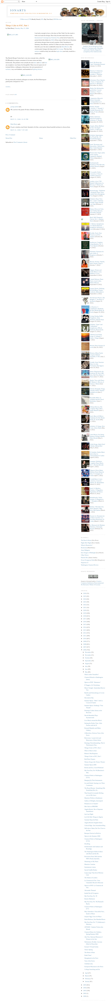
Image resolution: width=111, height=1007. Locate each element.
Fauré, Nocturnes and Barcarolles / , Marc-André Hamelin (97, 146)
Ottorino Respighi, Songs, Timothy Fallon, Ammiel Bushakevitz (97, 390)
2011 (85, 636)
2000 (85, 996)
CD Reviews (23, 19)
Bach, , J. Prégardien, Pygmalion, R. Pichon (96, 490)
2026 (85, 593)
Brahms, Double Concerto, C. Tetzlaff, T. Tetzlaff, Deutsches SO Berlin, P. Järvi (97, 109)
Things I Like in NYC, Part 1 (17, 25)
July (86, 666)
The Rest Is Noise (86, 540)
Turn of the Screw (89, 961)
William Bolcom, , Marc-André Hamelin (96, 408)
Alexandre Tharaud (90, 890)
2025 (85, 596)
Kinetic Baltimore (89, 899)
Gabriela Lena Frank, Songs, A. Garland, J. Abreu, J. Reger (96, 336)
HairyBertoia (65, 47)
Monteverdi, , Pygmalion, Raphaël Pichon (97, 155)
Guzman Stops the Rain (91, 820)
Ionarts (18, 10)
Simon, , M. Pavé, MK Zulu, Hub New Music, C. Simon (97, 374)
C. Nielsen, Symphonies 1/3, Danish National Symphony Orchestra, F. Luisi (97, 226)
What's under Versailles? (91, 674)
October (87, 658)
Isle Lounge (59, 49)
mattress (37, 51)
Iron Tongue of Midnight (88, 552)
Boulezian (84, 547)
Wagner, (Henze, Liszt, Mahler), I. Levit (96, 271)
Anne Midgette (85, 550)
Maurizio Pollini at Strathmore (93, 798)
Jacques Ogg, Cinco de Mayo (93, 916)
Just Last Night (88, 814)
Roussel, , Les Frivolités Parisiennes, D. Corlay (97, 518)
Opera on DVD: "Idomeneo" (92, 682)
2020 (85, 610)
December (88, 652)
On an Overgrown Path (87, 560)
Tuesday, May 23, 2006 (22, 28)
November (88, 655)
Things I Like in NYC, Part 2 (92, 748)
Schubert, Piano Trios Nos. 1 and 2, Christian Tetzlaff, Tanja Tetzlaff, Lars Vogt (96, 201)
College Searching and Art (92, 969)
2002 (85, 993)
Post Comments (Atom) (20, 142)
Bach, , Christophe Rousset (97, 63)
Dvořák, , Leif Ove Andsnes (96, 234)
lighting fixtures (37, 69)
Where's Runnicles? (86, 545)
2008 (85, 644)
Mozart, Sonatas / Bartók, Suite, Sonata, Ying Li (97, 262)
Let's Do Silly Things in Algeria (93, 817)
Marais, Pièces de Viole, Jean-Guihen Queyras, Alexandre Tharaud (97, 210)
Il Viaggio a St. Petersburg (92, 685)
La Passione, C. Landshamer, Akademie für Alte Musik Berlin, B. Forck (97, 309)
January (87, 981)
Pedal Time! (87, 955)
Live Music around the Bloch (93, 720)
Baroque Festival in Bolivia (92, 833)
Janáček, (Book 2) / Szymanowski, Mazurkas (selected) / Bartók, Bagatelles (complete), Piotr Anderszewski (92, 49)
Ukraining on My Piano (91, 861)
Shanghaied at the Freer (91, 958)
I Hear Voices (85, 555)
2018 (85, 616)
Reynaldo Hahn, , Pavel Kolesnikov (97, 399)
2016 (85, 621)
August (87, 663)
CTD (29, 19)
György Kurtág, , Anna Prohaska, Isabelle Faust (97, 317)
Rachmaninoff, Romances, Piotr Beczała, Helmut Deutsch (97, 164)
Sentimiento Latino (90, 867)
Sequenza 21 (84, 562)
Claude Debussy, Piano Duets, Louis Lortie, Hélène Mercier (96, 281)
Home (41, 138)
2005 (85, 985)
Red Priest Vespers (89, 759)
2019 (85, 613)
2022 (85, 604)
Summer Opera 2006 (90, 765)
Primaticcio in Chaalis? (91, 803)
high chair (59, 51)
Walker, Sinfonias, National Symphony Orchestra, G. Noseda (96, 118)
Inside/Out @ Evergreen (91, 893)
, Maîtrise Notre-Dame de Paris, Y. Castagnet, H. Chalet (97, 472)
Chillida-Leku (88, 964)
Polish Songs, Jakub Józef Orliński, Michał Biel (97, 445)
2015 (85, 624)
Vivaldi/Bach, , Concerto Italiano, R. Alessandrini (97, 480)
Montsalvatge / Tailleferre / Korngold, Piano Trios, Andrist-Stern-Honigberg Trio (97, 193)
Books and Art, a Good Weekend (93, 767)
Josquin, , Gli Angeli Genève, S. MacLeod (97, 127)
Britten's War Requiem (91, 753)
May (86, 672)
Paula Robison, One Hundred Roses (94, 919)
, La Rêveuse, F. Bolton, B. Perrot (97, 184)
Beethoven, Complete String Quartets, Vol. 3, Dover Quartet (96, 244)
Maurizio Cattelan (89, 864)
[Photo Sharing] (26, 75)
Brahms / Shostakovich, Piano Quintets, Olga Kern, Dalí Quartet (97, 508)
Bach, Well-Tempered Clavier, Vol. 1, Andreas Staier (96, 219)
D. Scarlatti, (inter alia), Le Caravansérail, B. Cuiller (97, 453)
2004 (52, 40)
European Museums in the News (93, 966)
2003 (85, 990)
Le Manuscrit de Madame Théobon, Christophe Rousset (97, 526)
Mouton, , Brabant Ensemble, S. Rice (96, 354)
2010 (85, 638)
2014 (85, 627)
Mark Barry (14, 124)
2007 (85, 647)
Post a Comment (10, 135)
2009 (85, 641)
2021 (85, 607)
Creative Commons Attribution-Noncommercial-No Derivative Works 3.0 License (92, 583)
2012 (85, 633)
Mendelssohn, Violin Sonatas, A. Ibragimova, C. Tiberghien (97, 499)
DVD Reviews (58, 19)
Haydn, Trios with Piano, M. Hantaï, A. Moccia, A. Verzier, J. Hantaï (97, 382)
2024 (85, 599)
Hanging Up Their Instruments (93, 780)
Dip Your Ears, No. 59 (90, 896)
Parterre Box (84, 557)
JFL (42, 19)
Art (15, 94)
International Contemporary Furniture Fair (47, 38)
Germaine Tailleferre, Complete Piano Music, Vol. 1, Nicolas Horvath (97, 463)
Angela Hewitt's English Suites (93, 822)
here (35, 63)
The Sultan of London (90, 877)
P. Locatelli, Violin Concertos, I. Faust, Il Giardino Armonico (96, 173)
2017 (85, 619)
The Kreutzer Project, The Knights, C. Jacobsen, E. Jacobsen (97, 299)
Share (8, 86)
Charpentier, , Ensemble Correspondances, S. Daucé (96, 100)
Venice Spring (88, 949)
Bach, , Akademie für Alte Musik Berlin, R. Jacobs (97, 417)
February (88, 978)
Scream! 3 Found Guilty (91, 947)
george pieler (14, 107)
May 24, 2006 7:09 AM (19, 130)
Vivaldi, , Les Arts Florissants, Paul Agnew (97, 364)
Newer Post (9, 138)
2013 (85, 630)
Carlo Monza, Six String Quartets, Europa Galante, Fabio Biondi (97, 436)
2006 (85, 650)
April (86, 973)
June (86, 669)
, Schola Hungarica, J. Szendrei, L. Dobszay (96, 72)
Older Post (73, 138)
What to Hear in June (90, 750)
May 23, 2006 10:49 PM (19, 119)
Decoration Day (89, 698)
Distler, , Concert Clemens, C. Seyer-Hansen (97, 90)
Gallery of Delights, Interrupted (93, 801)
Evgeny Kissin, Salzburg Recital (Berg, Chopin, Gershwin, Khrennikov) (97, 290)
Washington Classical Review (89, 565)
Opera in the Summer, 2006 (92, 836)
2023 (85, 602)
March (87, 976)
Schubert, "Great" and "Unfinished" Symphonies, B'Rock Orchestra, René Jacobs (96, 327)
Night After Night (86, 543)
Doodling (87, 844)
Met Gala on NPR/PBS (91, 806)
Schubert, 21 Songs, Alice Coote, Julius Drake (97, 427)
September (88, 660)
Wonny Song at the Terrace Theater (94, 762)
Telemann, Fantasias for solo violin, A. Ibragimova (97, 253)
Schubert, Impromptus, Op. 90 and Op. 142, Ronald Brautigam (96, 136)
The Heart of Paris (89, 952)
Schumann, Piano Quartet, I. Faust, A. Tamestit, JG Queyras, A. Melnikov (97, 81)
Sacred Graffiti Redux (90, 870)
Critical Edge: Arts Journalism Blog (94, 825)
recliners (8, 69)
